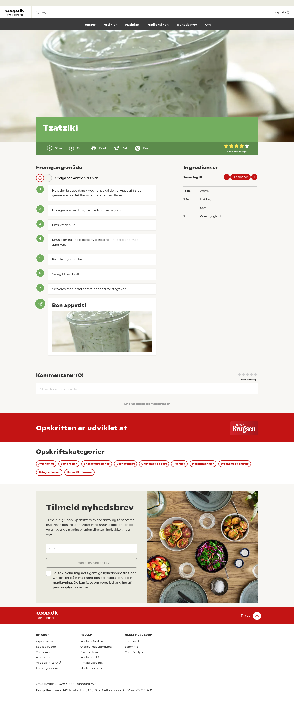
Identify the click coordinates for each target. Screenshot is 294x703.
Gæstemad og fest (154, 463)
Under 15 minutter (79, 472)
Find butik (43, 657)
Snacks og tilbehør (97, 463)
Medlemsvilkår (90, 657)
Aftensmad (46, 463)
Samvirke (131, 646)
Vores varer (44, 652)
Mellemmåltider (203, 463)
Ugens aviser (45, 641)
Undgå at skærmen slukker (76, 178)
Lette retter (69, 463)
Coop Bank (132, 641)
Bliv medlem (89, 652)
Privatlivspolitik (91, 662)
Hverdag (179, 463)
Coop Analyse (134, 652)
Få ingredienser (49, 472)
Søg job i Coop (46, 646)
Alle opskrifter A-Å (48, 662)
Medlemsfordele (91, 641)
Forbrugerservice (48, 668)
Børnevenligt (125, 463)
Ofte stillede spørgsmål (96, 646)
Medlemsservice (91, 668)
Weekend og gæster (235, 463)
